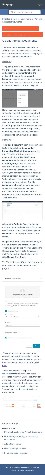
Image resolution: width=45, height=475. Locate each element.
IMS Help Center (9, 19)
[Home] (8, 4)
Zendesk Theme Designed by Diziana (22, 470)
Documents (26, 19)
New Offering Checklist (15, 448)
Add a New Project (13, 444)
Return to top (8, 423)
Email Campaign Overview (16, 453)
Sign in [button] (40, 5)
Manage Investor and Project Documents (23, 432)
